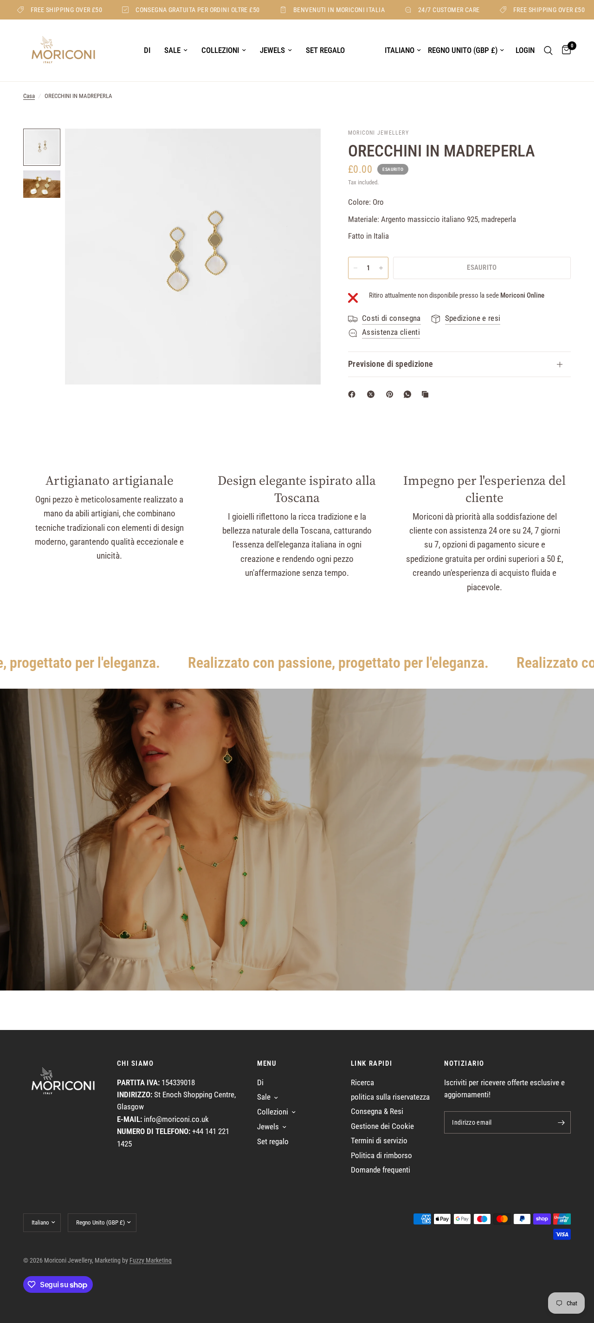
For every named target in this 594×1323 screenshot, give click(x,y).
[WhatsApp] (409, 394)
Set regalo (325, 50)
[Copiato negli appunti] (427, 394)
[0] (564, 50)
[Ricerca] (548, 50)
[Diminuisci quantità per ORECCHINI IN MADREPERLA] (355, 268)
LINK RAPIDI (372, 1063)
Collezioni (220, 50)
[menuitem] (147, 50)
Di (147, 50)
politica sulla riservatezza (390, 1097)
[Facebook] (353, 394)
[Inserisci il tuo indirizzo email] (561, 1122)
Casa (29, 95)
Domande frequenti (380, 1170)
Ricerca (362, 1082)
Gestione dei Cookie (382, 1126)
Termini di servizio (379, 1140)
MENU (267, 1063)
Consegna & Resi (377, 1111)
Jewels (272, 50)
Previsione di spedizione (390, 364)
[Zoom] (301, 148)
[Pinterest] (391, 394)
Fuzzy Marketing (150, 1260)
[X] (372, 394)
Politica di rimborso (381, 1155)
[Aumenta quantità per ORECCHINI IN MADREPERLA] (381, 268)
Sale (172, 50)
